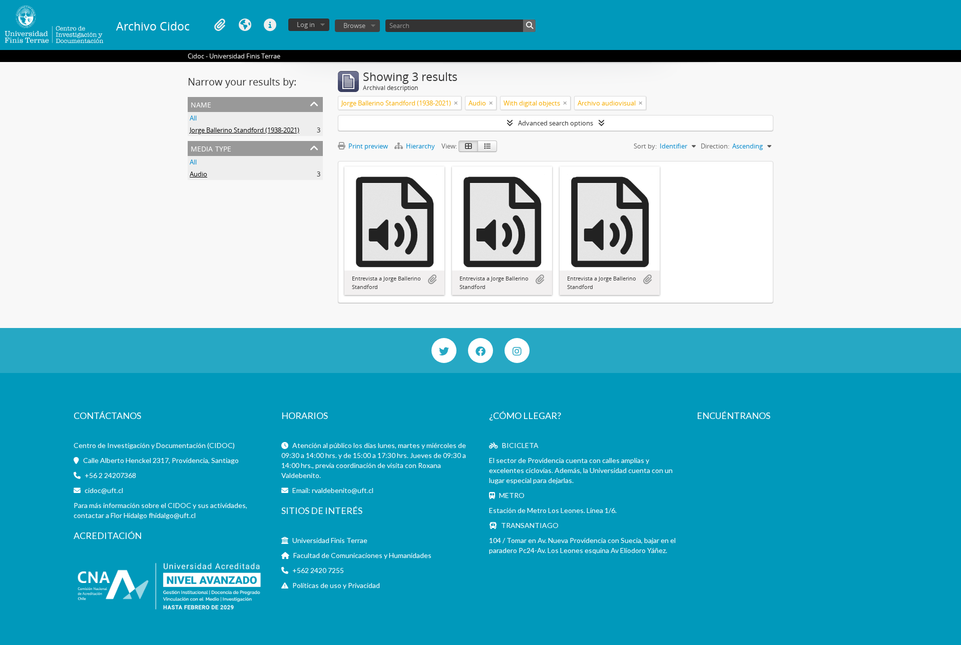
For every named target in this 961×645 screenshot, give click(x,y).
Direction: (715, 146)
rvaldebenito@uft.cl (342, 490)
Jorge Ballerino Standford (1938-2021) (244, 130)
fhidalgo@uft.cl (172, 515)
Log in (306, 24)
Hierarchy (420, 146)
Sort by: (645, 146)
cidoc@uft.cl (104, 490)
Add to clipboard (432, 279)
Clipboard (219, 25)
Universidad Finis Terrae (329, 540)
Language (244, 25)
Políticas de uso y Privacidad (336, 585)
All (193, 118)
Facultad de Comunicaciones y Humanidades (362, 555)
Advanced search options (555, 123)
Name (201, 103)
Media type (211, 147)
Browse (354, 25)
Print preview (367, 146)
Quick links (269, 25)
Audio (198, 174)
